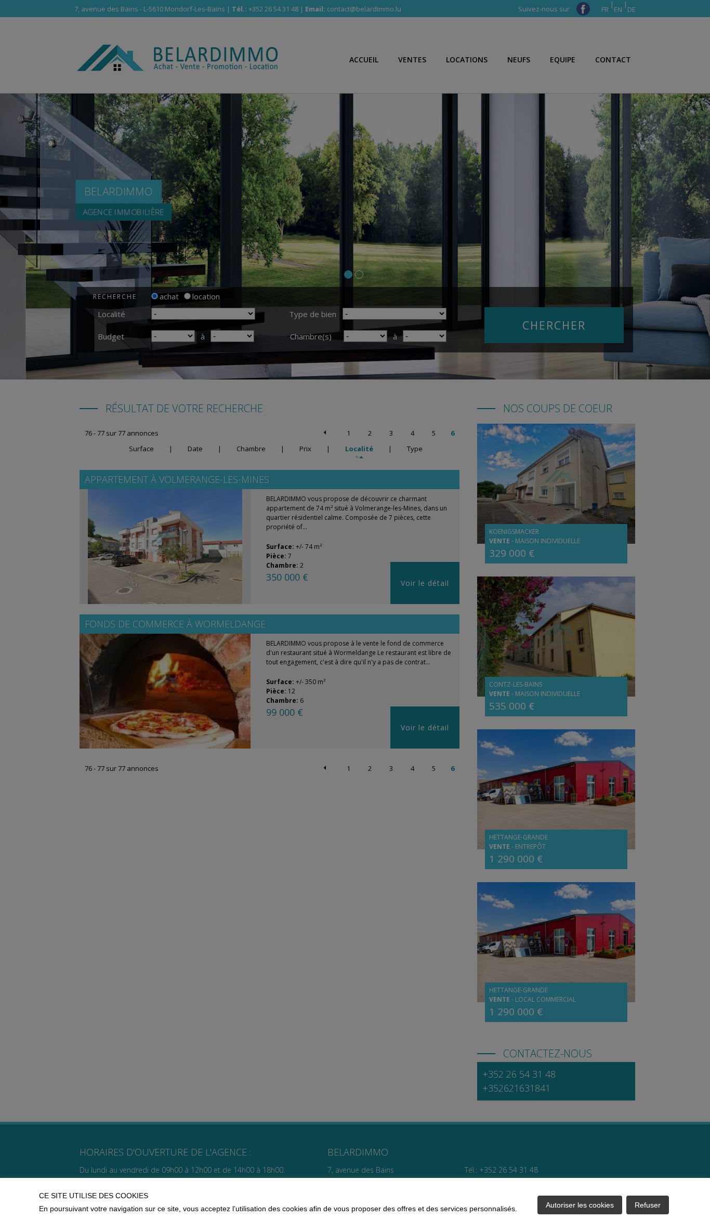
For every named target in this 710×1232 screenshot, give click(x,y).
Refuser (648, 1205)
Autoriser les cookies (580, 1205)
